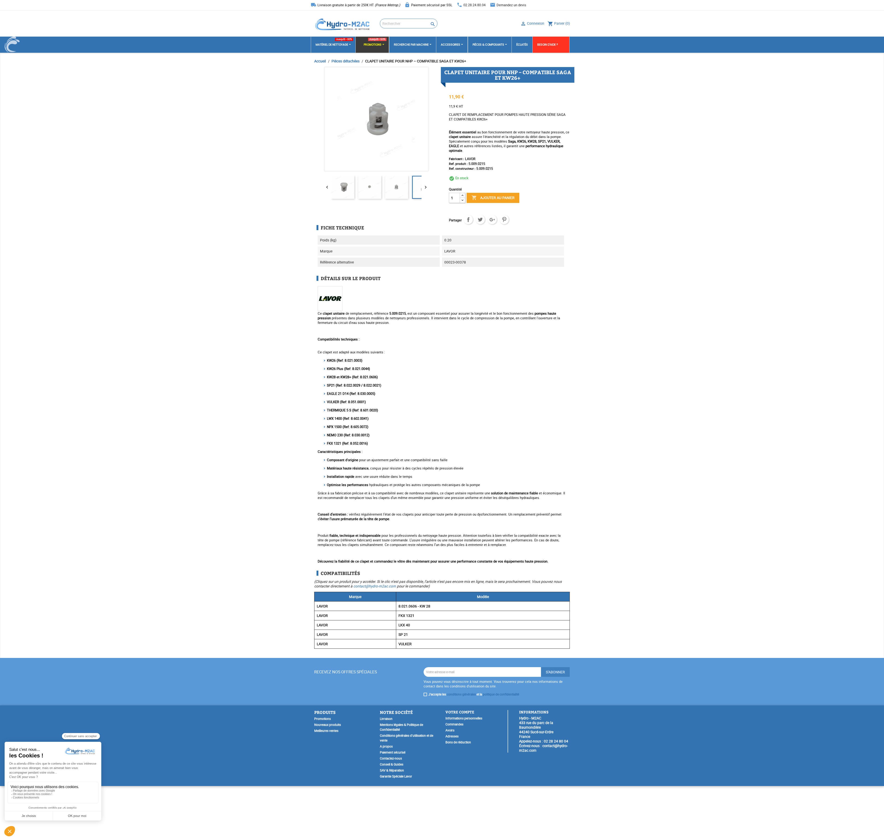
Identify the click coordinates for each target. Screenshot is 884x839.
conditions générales (461, 694)
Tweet (480, 219)
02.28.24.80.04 (474, 5)
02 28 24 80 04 (556, 741)
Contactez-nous (391, 758)
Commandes (454, 724)
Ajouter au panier (493, 197)
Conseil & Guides (391, 764)
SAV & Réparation (392, 770)
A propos (386, 746)
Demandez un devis (511, 5)
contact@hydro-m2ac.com (374, 586)
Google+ (492, 219)
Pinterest (504, 219)
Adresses (452, 736)
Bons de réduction (458, 742)
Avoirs (449, 730)
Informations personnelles (463, 718)
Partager (468, 219)
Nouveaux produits (327, 725)
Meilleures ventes (326, 731)
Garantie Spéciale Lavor (396, 776)
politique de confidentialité (501, 694)
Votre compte (459, 712)
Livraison (386, 719)
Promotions (322, 719)
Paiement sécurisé (392, 752)
